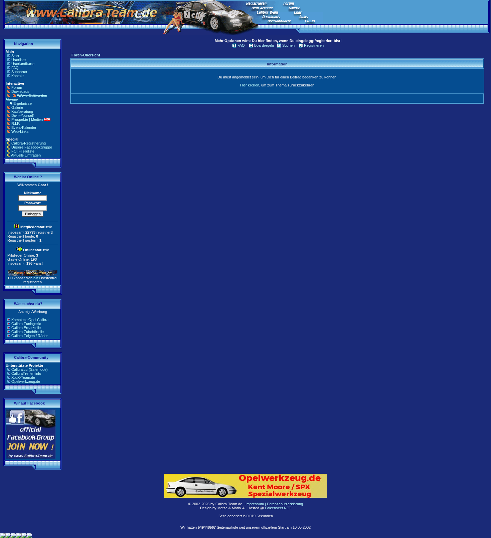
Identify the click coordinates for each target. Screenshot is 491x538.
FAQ (15, 68)
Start (15, 56)
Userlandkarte (22, 64)
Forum (16, 87)
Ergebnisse (22, 103)
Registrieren (314, 45)
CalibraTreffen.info (26, 373)
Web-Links (20, 131)
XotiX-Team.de (23, 377)
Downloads (20, 91)
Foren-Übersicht (85, 55)
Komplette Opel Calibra (29, 320)
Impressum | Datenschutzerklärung (274, 504)
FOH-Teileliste (22, 151)
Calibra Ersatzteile (26, 328)
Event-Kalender (23, 127)
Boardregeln (264, 45)
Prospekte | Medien (27, 119)
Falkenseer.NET (278, 508)
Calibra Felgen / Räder (29, 336)
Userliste (18, 60)
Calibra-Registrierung (28, 143)
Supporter (19, 72)
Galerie (17, 107)
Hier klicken (249, 85)
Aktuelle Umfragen (26, 155)
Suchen (288, 45)
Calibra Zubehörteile (27, 332)
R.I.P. (15, 123)
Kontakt (17, 76)
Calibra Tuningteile (26, 324)
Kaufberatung (22, 111)
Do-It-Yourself (22, 115)
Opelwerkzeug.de (25, 381)
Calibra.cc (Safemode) (29, 369)
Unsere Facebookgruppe (31, 147)
